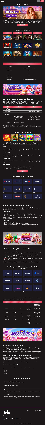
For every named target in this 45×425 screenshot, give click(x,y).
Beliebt (7, 32)
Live (17, 32)
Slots (36, 32)
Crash (27, 32)
